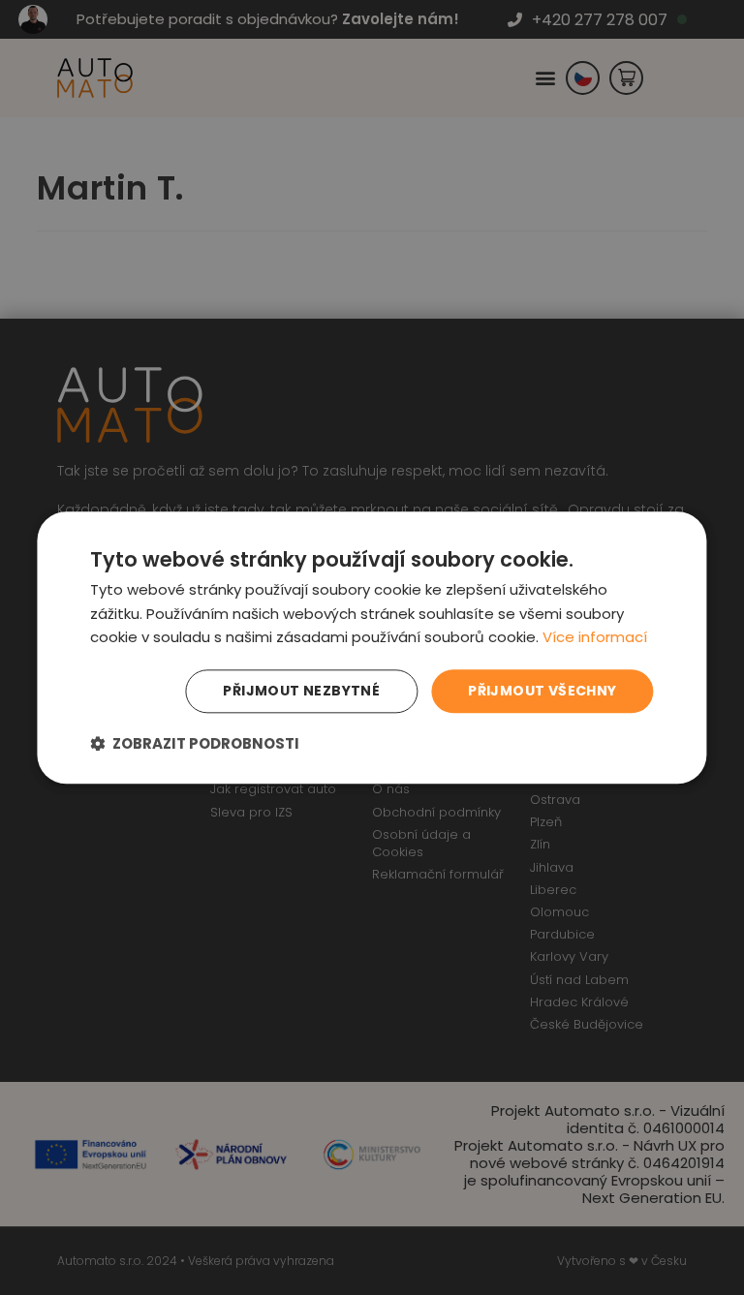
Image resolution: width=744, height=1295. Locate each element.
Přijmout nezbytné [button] (301, 690)
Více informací (594, 638)
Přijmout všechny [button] (542, 690)
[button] (194, 743)
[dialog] (371, 647)
